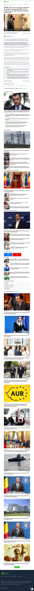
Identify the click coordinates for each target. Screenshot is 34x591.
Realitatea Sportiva (8, 581)
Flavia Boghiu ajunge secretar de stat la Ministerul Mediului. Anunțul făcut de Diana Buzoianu (18, 195)
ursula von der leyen (23, 85)
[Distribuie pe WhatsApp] (27, 33)
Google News (23, 88)
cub (5, 85)
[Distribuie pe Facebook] (25, 33)
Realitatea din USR (24, 581)
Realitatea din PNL (18, 581)
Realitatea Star (13, 581)
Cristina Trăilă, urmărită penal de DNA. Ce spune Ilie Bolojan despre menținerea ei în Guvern (19, 247)
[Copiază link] (23, 33)
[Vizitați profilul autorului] (5, 33)
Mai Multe (17, 567)
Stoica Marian (28, 426)
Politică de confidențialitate (13, 576)
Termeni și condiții (6, 576)
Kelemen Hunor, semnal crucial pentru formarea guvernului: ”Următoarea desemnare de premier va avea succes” (15, 126)
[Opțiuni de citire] (32, 589)
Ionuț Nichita (28, 333)
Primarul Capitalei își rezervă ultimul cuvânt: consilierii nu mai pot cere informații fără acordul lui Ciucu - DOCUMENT (20, 235)
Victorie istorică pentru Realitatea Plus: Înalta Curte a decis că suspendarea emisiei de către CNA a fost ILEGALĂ (20, 167)
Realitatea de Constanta (4, 584)
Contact (2, 576)
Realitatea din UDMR (21, 582)
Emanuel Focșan (27, 402)
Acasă (5, 4)
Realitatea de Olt (16, 584)
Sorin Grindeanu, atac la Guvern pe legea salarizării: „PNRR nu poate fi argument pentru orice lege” (20, 243)
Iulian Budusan (28, 311)
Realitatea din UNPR (15, 582)
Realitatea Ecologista (13, 32)
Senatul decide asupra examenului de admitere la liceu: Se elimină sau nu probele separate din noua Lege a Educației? (16, 358)
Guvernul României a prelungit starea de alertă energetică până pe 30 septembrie (17, 70)
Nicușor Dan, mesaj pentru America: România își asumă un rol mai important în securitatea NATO (20, 239)
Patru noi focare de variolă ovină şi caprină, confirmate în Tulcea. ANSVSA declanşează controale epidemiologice (20, 207)
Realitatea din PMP (9, 582)
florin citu (16, 85)
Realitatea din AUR (3, 582)
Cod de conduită (20, 576)
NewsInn (20, 584)
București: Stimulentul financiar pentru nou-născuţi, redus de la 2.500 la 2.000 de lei (19, 203)
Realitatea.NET (3, 581)
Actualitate (10, 4)
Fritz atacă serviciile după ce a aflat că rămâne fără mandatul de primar (18, 72)
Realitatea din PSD (30, 581)
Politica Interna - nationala (9, 117)
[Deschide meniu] (29, 2)
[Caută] (27, 2)
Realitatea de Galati (10, 584)
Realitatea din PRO (27, 582)
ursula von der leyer (10, 85)
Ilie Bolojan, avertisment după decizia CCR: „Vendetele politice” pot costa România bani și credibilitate (16, 496)
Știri (7, 4)
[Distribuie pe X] (29, 33)
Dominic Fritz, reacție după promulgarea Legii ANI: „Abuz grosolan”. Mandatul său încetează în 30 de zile (16, 231)
